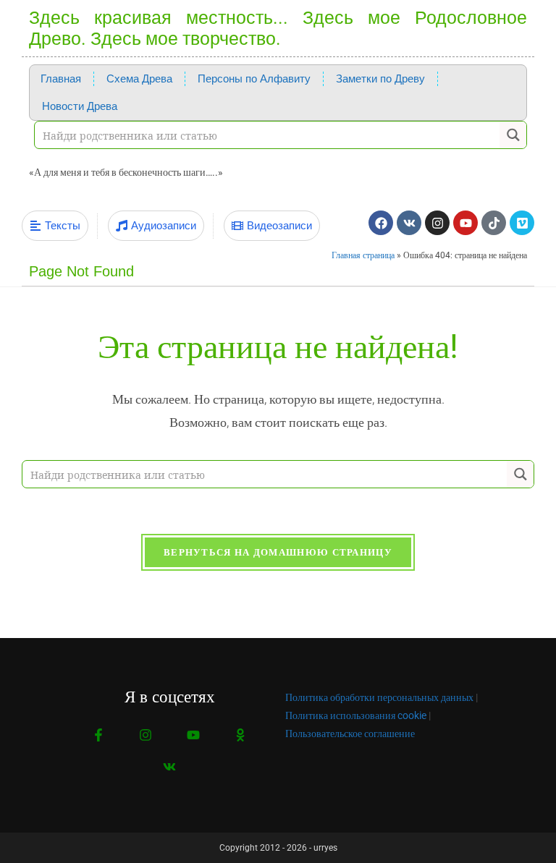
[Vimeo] (522, 223)
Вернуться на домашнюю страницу (278, 552)
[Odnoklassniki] (240, 735)
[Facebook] (380, 223)
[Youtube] (465, 223)
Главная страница (363, 255)
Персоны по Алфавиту (254, 78)
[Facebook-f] (98, 735)
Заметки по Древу (380, 78)
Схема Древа (139, 78)
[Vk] (409, 223)
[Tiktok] (493, 223)
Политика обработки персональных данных (379, 697)
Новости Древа (79, 106)
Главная (61, 78)
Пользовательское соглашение (350, 733)
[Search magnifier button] (513, 135)
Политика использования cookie (355, 715)
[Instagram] (437, 223)
